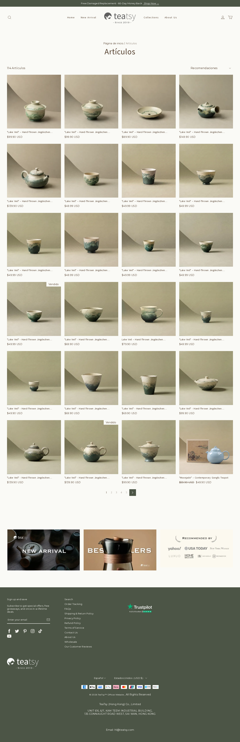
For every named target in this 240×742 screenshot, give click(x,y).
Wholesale (70, 641)
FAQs (67, 608)
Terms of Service (74, 627)
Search (68, 599)
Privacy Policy (72, 618)
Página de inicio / (114, 43)
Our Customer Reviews (78, 646)
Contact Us (71, 632)
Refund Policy (72, 623)
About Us (171, 17)
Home (71, 17)
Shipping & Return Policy (78, 613)
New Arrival (88, 17)
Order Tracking (73, 604)
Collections (151, 17)
